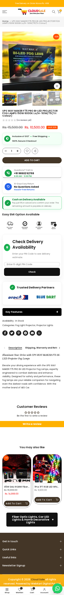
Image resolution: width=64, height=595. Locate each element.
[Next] (59, 348)
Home (5, 21)
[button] (16, 120)
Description (15, 348)
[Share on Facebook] (5, 333)
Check (32, 271)
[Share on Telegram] (25, 333)
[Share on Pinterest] (18, 333)
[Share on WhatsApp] (39, 333)
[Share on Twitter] (11, 333)
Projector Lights (45, 325)
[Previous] (4, 348)
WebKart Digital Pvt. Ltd (45, 583)
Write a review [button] (32, 424)
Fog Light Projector (25, 325)
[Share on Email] (32, 333)
